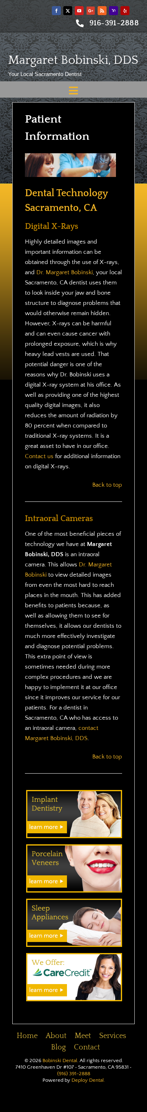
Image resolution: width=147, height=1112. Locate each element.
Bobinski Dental (59, 1060)
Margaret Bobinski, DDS (73, 60)
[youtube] (79, 10)
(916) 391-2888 (73, 1073)
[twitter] (67, 10)
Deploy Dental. (88, 1080)
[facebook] (56, 10)
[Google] (90, 10)
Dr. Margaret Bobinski (64, 272)
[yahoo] (113, 10)
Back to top (107, 484)
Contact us (39, 456)
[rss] (102, 10)
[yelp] (124, 10)
